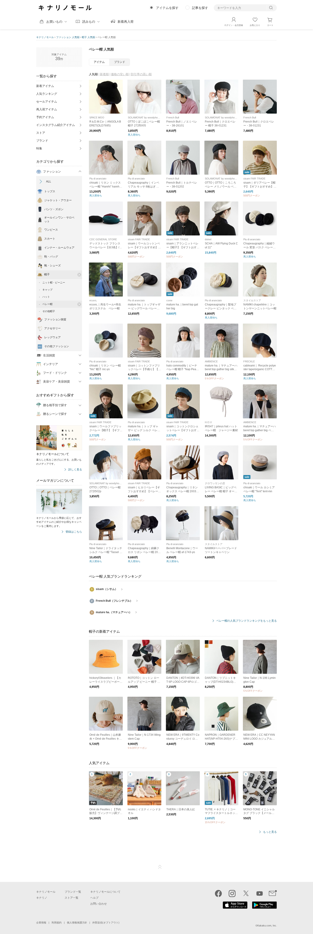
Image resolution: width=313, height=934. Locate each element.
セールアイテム (46, 101)
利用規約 (57, 922)
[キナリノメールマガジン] (273, 893)
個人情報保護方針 (77, 922)
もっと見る (270, 832)
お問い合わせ (98, 903)
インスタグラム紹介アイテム (55, 125)
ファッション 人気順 (68, 37)
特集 (39, 148)
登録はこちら (74, 531)
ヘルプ (94, 897)
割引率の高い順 (141, 74)
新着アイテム (45, 86)
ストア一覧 (71, 897)
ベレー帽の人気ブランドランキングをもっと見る (246, 620)
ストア (40, 132)
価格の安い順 (120, 74)
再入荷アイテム (46, 109)
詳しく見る (75, 469)
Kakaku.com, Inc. (267, 925)
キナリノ (41, 897)
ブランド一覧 (73, 891)
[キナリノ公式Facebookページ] (218, 893)
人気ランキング (46, 93)
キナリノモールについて (105, 891)
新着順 (104, 74)
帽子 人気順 (88, 37)
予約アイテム (45, 117)
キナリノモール (45, 37)
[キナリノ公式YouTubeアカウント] (259, 893)
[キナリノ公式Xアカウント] (245, 893)
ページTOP (159, 867)
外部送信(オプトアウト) (105, 922)
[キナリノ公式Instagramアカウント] (232, 893)
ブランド (42, 140)
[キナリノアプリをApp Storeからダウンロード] (235, 907)
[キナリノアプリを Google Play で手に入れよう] (264, 907)
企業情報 (41, 922)
